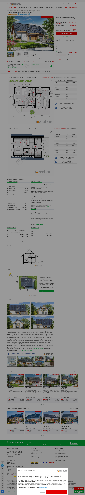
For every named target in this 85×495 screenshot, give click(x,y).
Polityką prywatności (43, 487)
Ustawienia (42, 492)
